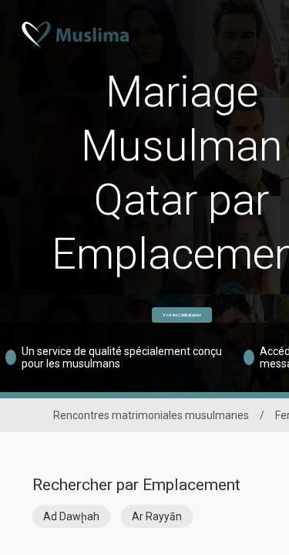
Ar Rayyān (157, 516)
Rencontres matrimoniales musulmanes (151, 415)
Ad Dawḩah (71, 516)
